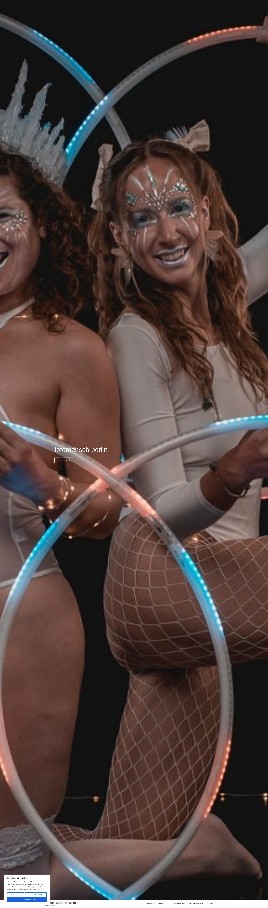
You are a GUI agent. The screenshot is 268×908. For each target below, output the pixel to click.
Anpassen (15, 894)
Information (179, 903)
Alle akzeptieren (27, 899)
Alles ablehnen (36, 894)
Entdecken (66, 459)
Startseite (148, 903)
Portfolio (162, 903)
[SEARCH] (221, 903)
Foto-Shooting (195, 903)
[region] (27, 889)
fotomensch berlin (60, 903)
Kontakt (210, 903)
